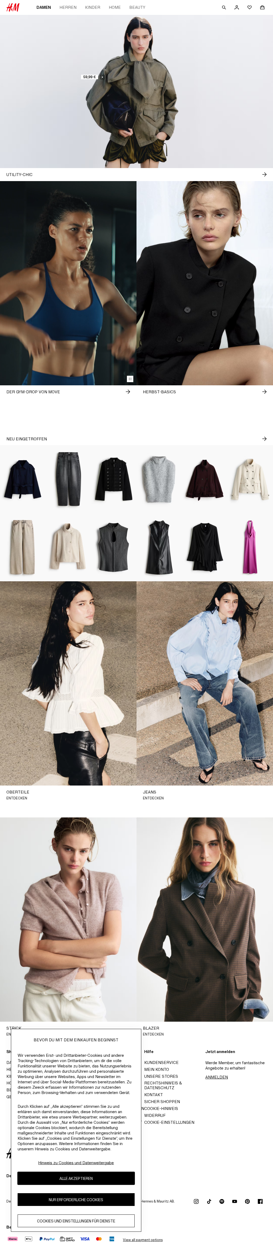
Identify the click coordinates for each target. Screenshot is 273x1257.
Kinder (92, 7)
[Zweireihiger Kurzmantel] (23, 479)
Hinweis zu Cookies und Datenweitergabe (76, 1162)
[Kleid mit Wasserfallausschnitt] (250, 547)
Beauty (137, 7)
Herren (68, 7)
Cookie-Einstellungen (169, 1122)
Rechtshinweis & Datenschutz (163, 1085)
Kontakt (153, 1094)
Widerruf (155, 1115)
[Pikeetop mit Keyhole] (113, 547)
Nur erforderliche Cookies (76, 1199)
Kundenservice (161, 1062)
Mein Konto (156, 1069)
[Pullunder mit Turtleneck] (159, 479)
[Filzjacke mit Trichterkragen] (68, 547)
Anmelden (216, 1077)
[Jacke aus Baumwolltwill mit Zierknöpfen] (113, 479)
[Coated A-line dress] (159, 547)
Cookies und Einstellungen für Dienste (76, 1221)
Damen (44, 7)
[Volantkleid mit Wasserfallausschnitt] (205, 547)
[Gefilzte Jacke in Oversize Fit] (205, 479)
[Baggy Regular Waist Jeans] (23, 547)
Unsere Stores (161, 1076)
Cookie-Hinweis (161, 1108)
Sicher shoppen (162, 1101)
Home (115, 7)
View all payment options (143, 1240)
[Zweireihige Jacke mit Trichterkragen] (250, 479)
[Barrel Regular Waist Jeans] (68, 479)
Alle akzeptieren (76, 1178)
